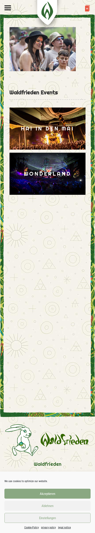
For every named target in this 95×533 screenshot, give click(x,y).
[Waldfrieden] (7, 8)
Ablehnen (47, 506)
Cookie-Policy (31, 527)
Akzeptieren (47, 494)
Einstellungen (47, 518)
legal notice (64, 527)
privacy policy (48, 527)
